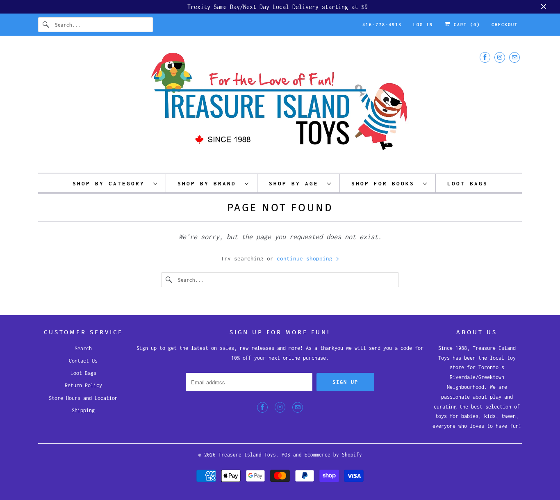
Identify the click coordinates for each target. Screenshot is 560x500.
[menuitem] (115, 183)
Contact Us (83, 361)
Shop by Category (111, 183)
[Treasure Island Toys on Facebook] (485, 57)
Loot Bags (83, 373)
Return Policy (83, 385)
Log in (423, 24)
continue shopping (306, 258)
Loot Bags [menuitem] (467, 183)
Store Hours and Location (83, 398)
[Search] (46, 24)
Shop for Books (385, 183)
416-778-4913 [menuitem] (382, 24)
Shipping (83, 410)
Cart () (465, 24)
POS (286, 454)
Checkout (505, 24)
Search (83, 348)
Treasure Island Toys (247, 454)
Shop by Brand (209, 183)
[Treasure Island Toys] (280, 106)
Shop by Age (296, 183)
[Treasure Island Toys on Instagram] (499, 57)
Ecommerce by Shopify (333, 454)
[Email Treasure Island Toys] (514, 57)
